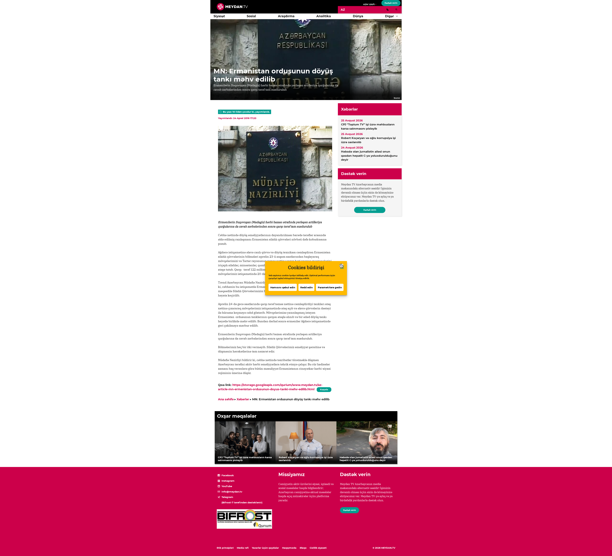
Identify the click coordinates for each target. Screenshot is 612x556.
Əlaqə (303, 547)
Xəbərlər (243, 399)
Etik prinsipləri (225, 547)
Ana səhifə (226, 399)
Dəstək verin (391, 3)
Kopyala (324, 389)
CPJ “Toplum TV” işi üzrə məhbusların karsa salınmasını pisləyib (368, 126)
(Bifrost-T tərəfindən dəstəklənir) (242, 502)
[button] (398, 16)
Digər (389, 16)
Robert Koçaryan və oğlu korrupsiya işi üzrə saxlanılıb (368, 140)
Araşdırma (286, 16)
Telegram (227, 497)
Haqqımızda (289, 547)
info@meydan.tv (232, 491)
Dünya (358, 16)
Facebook (228, 475)
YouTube (227, 486)
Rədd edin (306, 287)
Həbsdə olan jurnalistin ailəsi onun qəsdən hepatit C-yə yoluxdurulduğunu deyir (369, 155)
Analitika (323, 16)
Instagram (228, 480)
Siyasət (219, 16)
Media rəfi (243, 547)
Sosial (251, 16)
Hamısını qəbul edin (282, 287)
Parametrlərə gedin (330, 287)
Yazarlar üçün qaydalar (265, 547)
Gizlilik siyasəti (318, 547)
